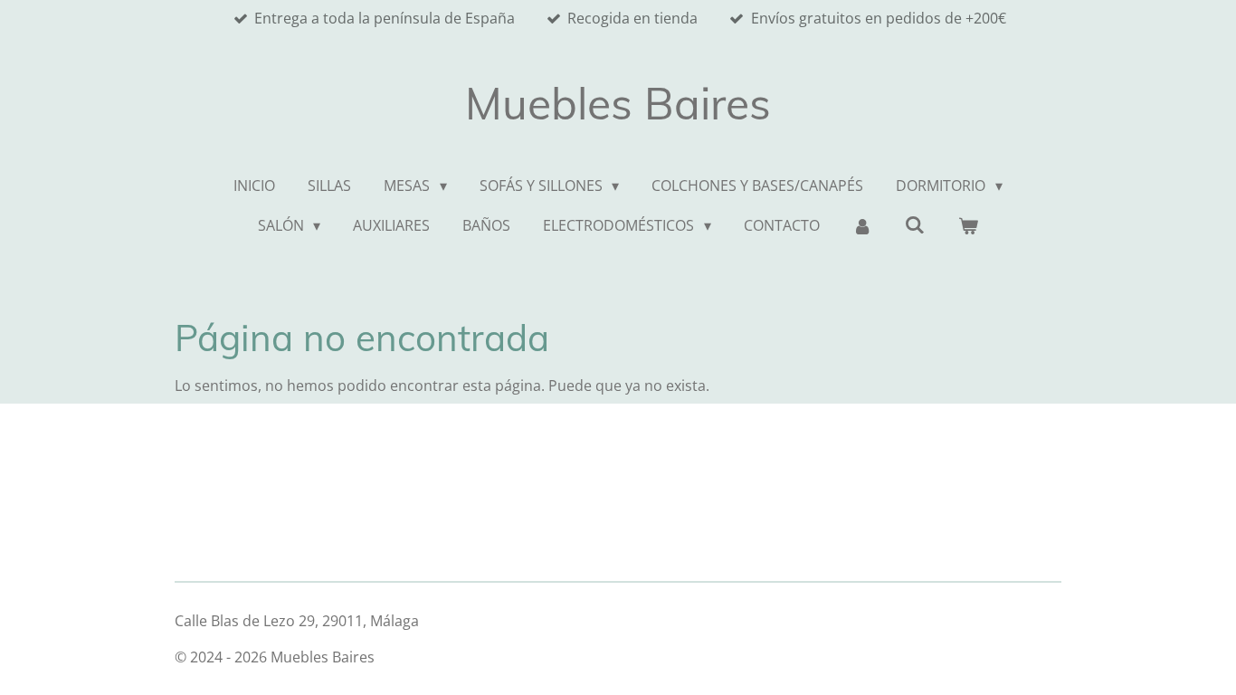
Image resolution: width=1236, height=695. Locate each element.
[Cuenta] (862, 225)
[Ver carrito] (968, 225)
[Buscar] (915, 224)
